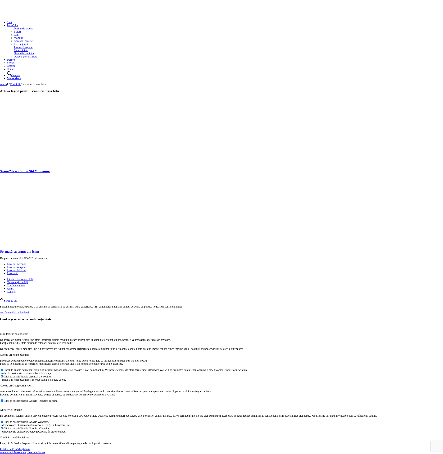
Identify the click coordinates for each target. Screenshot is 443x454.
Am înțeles (6, 312)
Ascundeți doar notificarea (30, 452)
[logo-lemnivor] (26, 16)
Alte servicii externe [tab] (11, 409)
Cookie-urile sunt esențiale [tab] (14, 354)
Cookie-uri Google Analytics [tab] (15, 385)
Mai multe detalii (21, 312)
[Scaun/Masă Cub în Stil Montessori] (43, 164)
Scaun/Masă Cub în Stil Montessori (25, 171)
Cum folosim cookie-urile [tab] (14, 333)
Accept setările (8, 452)
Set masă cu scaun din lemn (19, 251)
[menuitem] (225, 22)
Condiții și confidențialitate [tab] (14, 437)
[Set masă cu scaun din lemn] (43, 244)
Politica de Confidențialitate (15, 449)
